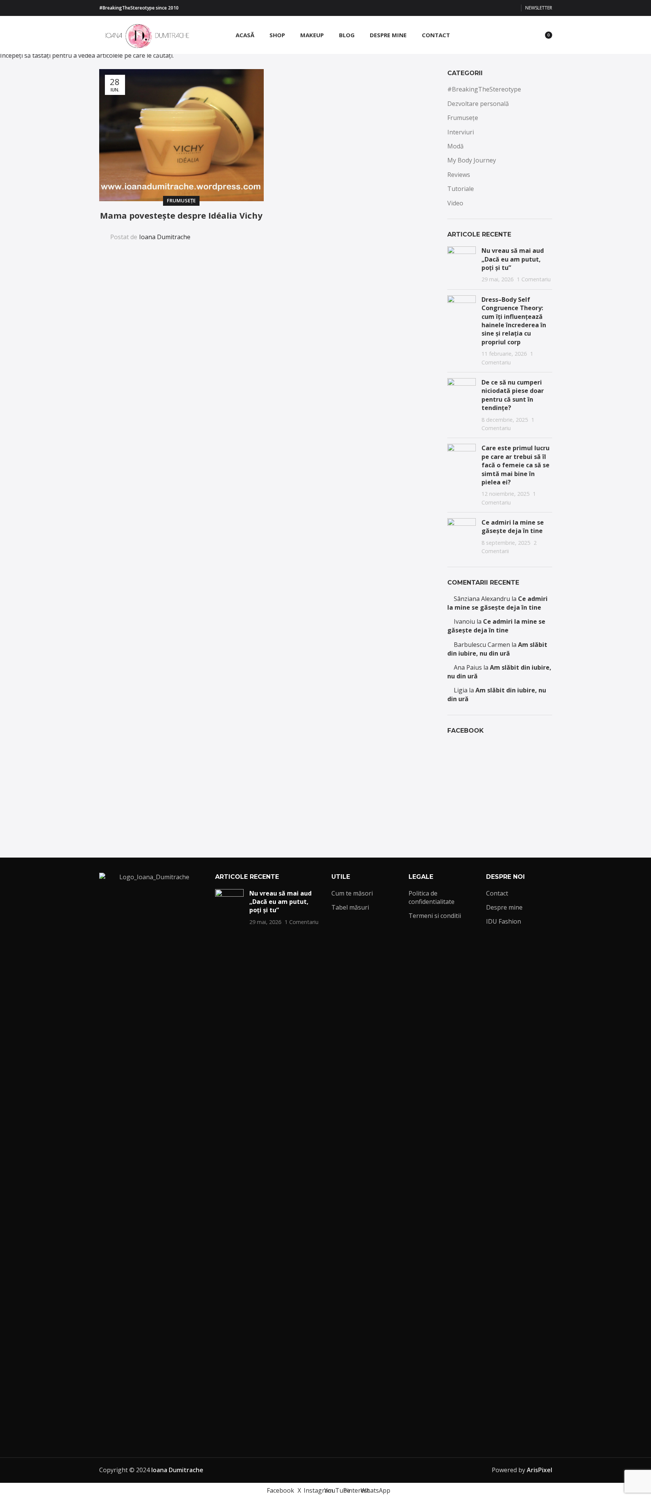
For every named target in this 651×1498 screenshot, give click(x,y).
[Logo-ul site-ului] (144, 34)
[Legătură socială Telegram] (246, 232)
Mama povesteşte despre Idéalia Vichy (181, 215)
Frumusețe (181, 200)
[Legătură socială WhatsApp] (512, 8)
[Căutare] (512, 35)
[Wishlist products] (525, 35)
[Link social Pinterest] (503, 8)
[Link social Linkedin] (228, 232)
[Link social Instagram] (485, 8)
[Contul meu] (498, 35)
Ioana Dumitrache (164, 237)
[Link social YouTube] (494, 8)
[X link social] (476, 8)
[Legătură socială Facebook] (467, 8)
